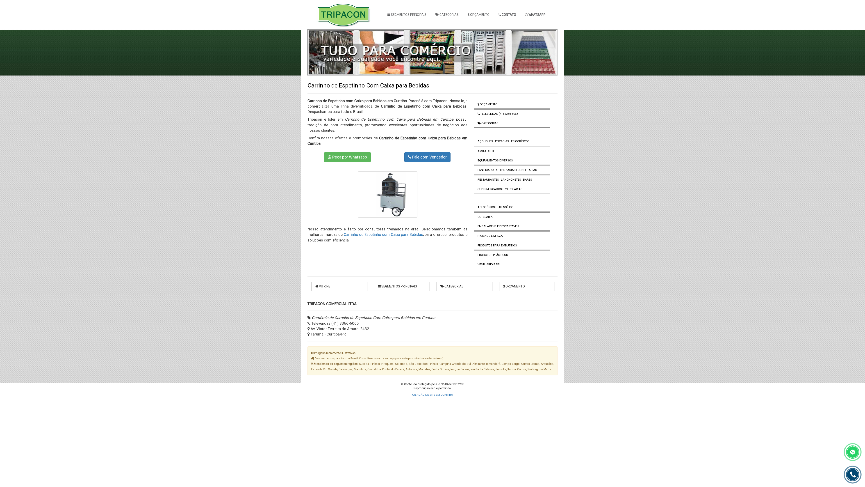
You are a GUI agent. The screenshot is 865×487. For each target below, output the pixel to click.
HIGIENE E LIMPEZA (490, 235)
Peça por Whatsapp (349, 157)
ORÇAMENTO (479, 14)
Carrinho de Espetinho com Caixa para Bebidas (383, 234)
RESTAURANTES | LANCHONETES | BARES (505, 179)
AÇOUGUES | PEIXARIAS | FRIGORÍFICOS (504, 141)
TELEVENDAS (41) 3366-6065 (499, 113)
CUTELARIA (485, 216)
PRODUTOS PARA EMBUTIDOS (497, 245)
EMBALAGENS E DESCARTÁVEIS (498, 226)
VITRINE (324, 286)
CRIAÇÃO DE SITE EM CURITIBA (432, 394)
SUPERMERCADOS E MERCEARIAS (500, 189)
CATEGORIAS (449, 14)
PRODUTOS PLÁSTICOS (493, 255)
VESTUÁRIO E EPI (489, 264)
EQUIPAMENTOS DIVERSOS (495, 160)
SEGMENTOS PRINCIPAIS (408, 14)
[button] (318, 52)
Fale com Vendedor (429, 157)
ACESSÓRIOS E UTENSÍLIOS (496, 207)
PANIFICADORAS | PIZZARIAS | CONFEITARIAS (507, 170)
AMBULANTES (487, 151)
